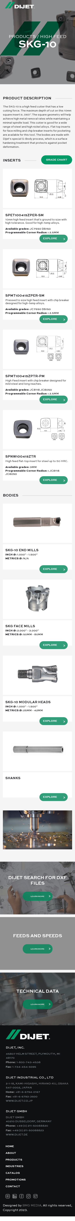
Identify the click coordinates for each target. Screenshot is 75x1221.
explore (50, 238)
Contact (13, 1186)
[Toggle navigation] (64, 5)
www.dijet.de (17, 1134)
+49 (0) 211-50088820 (32, 1125)
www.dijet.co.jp (19, 1101)
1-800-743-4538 (29, 1062)
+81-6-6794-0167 (27, 1092)
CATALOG (13, 1173)
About (11, 1153)
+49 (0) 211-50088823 (28, 1130)
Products (14, 1159)
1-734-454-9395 (24, 1067)
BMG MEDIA (31, 1205)
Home (10, 1146)
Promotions (16, 1179)
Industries (14, 1166)
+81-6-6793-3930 (25, 1096)
